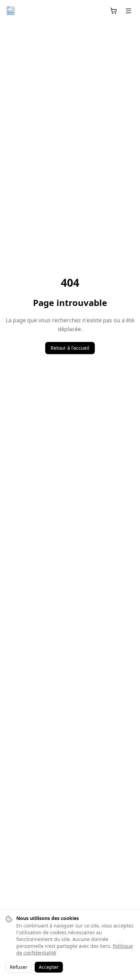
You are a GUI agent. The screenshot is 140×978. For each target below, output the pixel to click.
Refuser (19, 967)
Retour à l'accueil (70, 348)
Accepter (49, 967)
